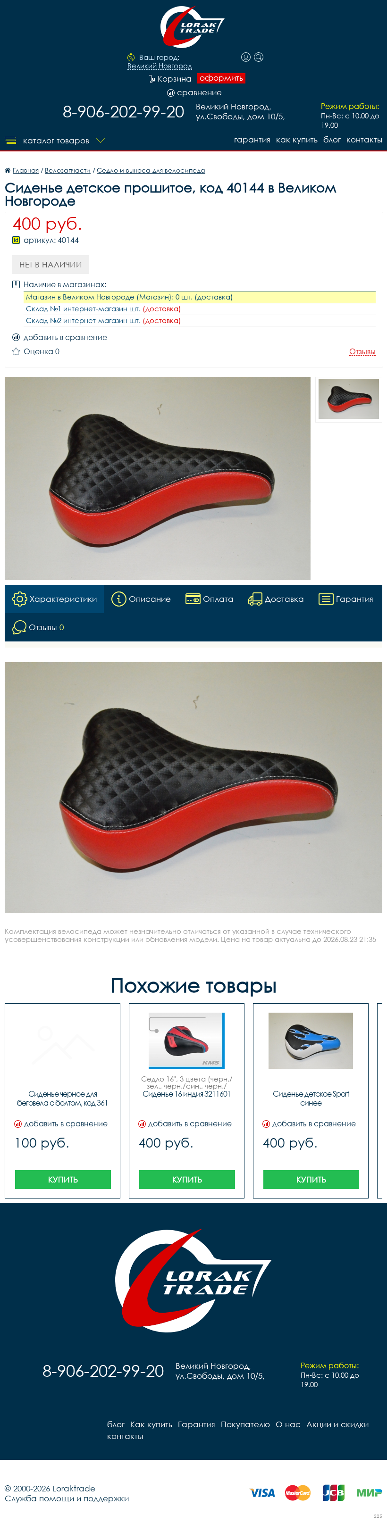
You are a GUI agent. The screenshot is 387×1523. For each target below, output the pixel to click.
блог (332, 139)
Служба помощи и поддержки (67, 1498)
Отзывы (362, 352)
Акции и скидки (337, 1424)
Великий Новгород (159, 66)
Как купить (297, 139)
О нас (288, 1424)
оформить (221, 78)
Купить (63, 1179)
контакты (364, 139)
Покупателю (245, 1424)
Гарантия (252, 139)
